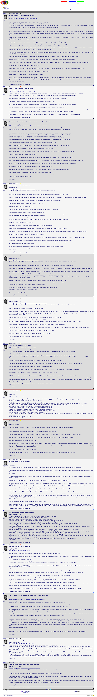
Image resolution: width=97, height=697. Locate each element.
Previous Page (4, 690)
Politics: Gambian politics (9, 9)
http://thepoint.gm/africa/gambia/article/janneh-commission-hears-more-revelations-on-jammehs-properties (24, 668)
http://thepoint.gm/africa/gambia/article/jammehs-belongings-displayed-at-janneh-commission (22, 91)
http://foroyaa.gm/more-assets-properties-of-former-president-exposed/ (19, 550)
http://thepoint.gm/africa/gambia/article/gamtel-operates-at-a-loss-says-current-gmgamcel (22, 189)
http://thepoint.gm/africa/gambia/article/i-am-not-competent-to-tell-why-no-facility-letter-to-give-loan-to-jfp (24, 260)
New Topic (23, 691)
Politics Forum (7, 8)
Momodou (4, 13)
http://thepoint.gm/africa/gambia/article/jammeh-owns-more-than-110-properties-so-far (21, 643)
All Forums (5, 7)
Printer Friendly (72, 8)
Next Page (8, 690)
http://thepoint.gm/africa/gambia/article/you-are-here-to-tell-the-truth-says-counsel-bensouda (22, 347)
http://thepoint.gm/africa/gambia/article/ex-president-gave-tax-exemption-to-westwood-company (23, 18)
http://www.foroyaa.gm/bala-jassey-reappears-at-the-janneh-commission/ (19, 396)
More (71, 9)
